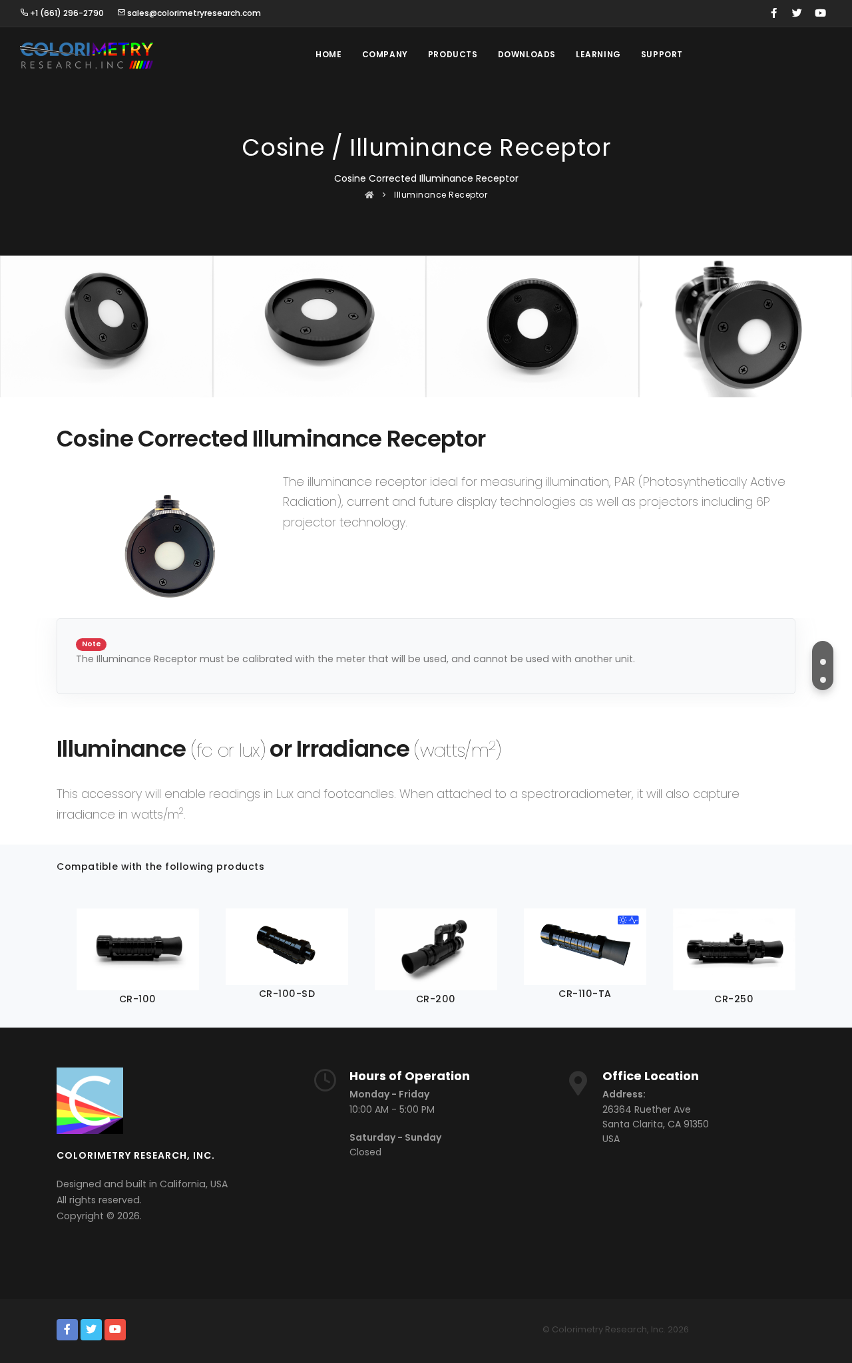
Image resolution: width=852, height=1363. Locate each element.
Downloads (527, 54)
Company (385, 54)
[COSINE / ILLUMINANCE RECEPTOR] (823, 662)
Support (662, 54)
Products (453, 54)
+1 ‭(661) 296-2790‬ (66, 13)
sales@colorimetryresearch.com (193, 13)
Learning (598, 54)
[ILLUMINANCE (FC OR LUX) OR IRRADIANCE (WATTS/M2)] (823, 679)
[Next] (782, 956)
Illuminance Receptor (440, 194)
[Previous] (70, 956)
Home (328, 54)
